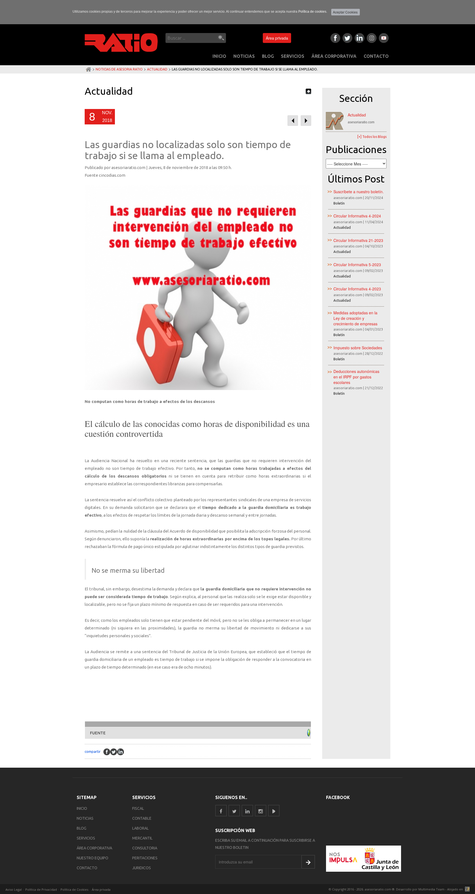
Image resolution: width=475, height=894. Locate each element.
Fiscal (138, 808)
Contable (141, 818)
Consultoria (144, 848)
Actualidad (157, 69)
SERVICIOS (292, 56)
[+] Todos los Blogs (371, 136)
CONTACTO (376, 56)
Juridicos (141, 868)
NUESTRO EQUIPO (92, 858)
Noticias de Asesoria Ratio (119, 69)
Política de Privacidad (41, 889)
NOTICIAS (244, 56)
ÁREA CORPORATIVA (334, 56)
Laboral (140, 828)
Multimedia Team (431, 889)
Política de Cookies (74, 889)
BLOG (268, 56)
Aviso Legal (13, 889)
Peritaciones (145, 858)
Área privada (277, 38)
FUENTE (98, 733)
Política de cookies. (312, 11)
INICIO (219, 56)
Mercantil (142, 838)
